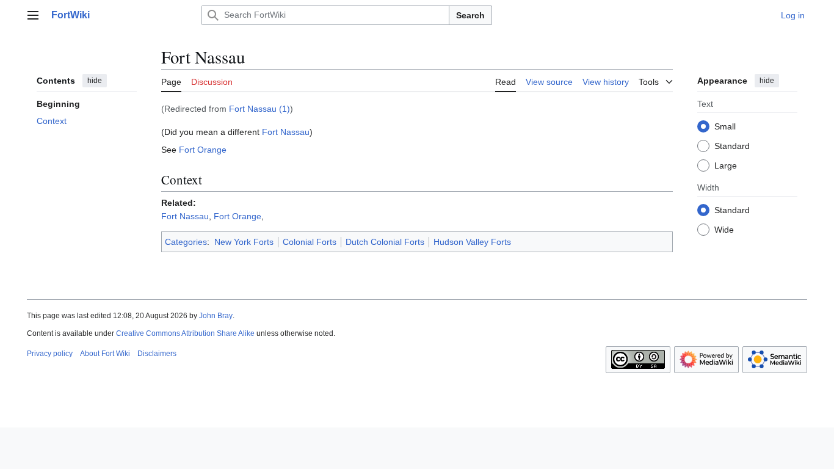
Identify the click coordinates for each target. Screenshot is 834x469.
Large (725, 165)
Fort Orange (203, 150)
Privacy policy (50, 353)
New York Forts (244, 242)
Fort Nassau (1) (259, 109)
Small (725, 126)
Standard (732, 146)
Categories (186, 242)
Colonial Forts (309, 242)
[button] (33, 15)
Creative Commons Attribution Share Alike (185, 333)
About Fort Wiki (105, 353)
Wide (724, 229)
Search (470, 15)
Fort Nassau (286, 132)
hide (94, 80)
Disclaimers (156, 353)
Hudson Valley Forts (472, 242)
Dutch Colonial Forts (385, 242)
